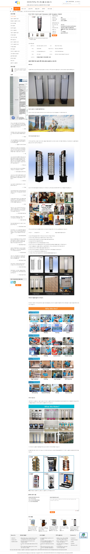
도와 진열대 (13, 25)
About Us (13, 538)
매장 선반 (12, 60)
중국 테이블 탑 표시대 (27, 552)
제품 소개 (17, 8)
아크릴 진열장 (13, 46)
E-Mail (72, 541)
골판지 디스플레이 (14, 62)
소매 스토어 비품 (14, 37)
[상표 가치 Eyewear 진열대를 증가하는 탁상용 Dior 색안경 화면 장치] (33, 522)
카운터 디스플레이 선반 (15, 51)
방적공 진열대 (13, 58)
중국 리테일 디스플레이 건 (21, 549)
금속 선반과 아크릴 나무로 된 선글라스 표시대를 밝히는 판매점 (43, 528)
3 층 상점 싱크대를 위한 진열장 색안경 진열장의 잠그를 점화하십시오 (53, 528)
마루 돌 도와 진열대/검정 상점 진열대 (47, 544)
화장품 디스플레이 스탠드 (15, 20)
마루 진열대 (13, 48)
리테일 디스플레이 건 (35, 490)
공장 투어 (30, 8)
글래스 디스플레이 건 (44, 490)
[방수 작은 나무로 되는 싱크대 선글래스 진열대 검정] (64, 522)
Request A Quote (74, 539)
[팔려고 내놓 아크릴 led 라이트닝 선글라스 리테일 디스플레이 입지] (12, 69)
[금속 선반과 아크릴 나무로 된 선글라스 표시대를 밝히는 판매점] (43, 523)
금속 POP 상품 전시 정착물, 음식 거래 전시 (62, 544)
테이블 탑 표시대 (51, 490)
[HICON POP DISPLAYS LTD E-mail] (31, 503)
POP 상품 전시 (13, 39)
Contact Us (73, 538)
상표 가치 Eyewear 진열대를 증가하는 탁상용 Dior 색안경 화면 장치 (32, 528)
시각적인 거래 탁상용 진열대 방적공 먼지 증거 (74, 527)
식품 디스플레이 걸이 (15, 32)
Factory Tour (14, 539)
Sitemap (72, 543)
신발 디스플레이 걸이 (15, 18)
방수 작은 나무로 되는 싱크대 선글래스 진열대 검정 (64, 528)
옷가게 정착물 (13, 23)
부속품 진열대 (13, 34)
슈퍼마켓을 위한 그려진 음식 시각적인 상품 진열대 (62, 547)
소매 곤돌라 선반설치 (15, 53)
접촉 (55, 35)
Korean (78, 1)
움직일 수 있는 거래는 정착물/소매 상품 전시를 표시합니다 (62, 539)
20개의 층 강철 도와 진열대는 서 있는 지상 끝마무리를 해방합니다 (47, 541)
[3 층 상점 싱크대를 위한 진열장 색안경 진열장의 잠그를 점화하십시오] (54, 522)
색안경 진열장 (19, 11)
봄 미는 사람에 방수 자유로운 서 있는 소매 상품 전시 (62, 541)
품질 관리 (37, 8)
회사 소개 (24, 8)
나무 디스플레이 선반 (15, 44)
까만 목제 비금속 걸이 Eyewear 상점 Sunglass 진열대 (28, 541)
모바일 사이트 (74, 545)
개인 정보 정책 (12, 549)
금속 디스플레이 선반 (15, 41)
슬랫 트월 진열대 (14, 55)
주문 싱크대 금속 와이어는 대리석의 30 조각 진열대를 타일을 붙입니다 (47, 547)
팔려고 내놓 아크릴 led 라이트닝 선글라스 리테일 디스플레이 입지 (20, 70)
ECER (65, 549)
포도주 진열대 (13, 27)
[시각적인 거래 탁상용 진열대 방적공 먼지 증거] (75, 522)
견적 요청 (50, 8)
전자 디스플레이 (14, 30)
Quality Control (14, 541)
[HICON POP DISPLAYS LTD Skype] (29, 503)
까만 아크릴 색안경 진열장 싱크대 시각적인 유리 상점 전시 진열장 (29, 547)
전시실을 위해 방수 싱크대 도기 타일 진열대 (46, 539)
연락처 (43, 8)
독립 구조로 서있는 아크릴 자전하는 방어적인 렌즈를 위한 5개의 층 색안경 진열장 (29, 539)
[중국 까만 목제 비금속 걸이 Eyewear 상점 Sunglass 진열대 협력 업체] (40, 24)
